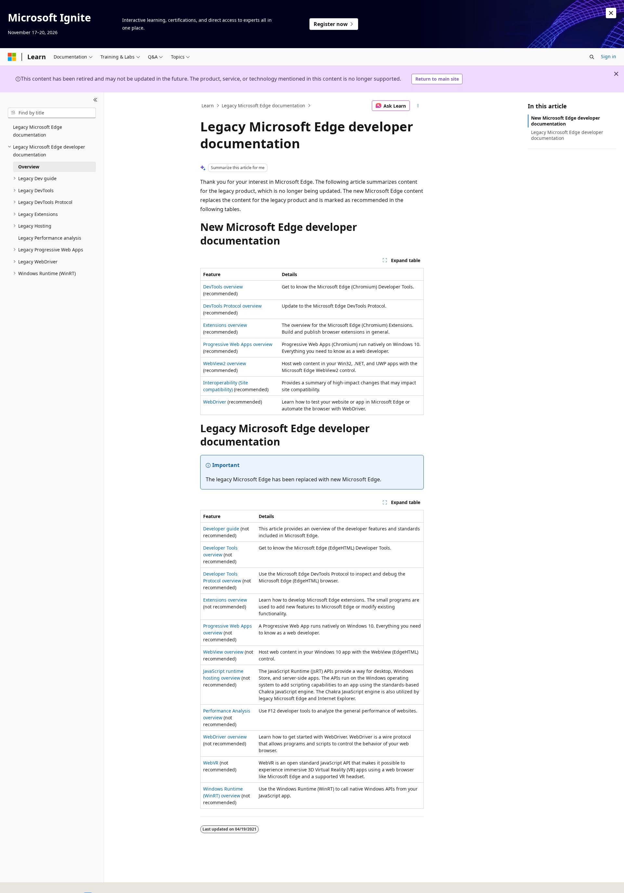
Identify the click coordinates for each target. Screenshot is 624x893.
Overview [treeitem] (28, 167)
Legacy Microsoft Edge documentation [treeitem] (37, 131)
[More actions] (418, 105)
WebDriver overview (225, 737)
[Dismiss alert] (611, 13)
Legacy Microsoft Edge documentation (263, 105)
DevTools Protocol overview (232, 306)
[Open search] (591, 57)
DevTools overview (223, 287)
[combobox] (52, 113)
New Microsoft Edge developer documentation (565, 121)
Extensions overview (225, 325)
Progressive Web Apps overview (237, 344)
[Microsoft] (12, 57)
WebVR (210, 763)
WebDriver (214, 402)
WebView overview (223, 652)
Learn (208, 105)
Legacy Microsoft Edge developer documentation (567, 135)
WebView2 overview (224, 363)
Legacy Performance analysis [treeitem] (49, 238)
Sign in (608, 56)
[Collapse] (95, 100)
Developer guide (221, 529)
